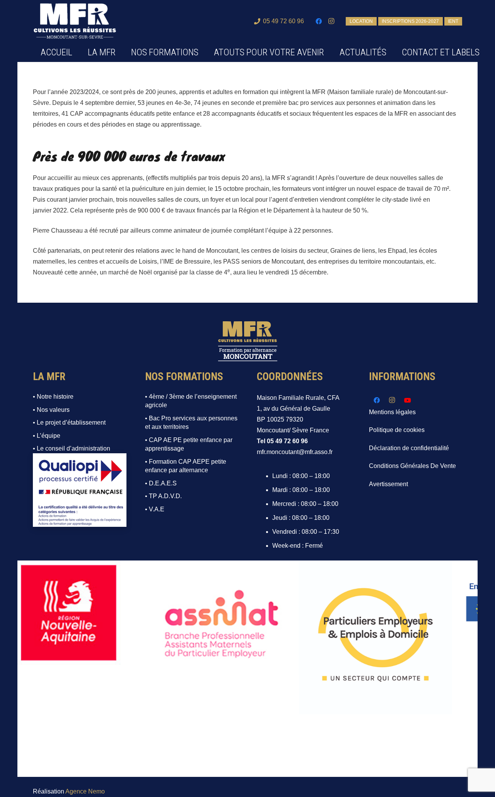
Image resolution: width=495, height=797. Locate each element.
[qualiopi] (79, 490)
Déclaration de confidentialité (409, 448)
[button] (204, 52)
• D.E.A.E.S (161, 483)
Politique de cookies (397, 430)
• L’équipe (46, 435)
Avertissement (388, 484)
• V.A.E (154, 509)
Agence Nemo (85, 791)
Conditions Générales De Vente (412, 466)
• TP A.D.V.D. (163, 496)
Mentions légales (392, 412)
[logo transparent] (75, 21)
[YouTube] (407, 400)
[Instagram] (331, 21)
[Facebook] (318, 21)
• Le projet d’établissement (69, 422)
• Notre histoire (53, 396)
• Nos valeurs (51, 409)
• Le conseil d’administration (71, 448)
